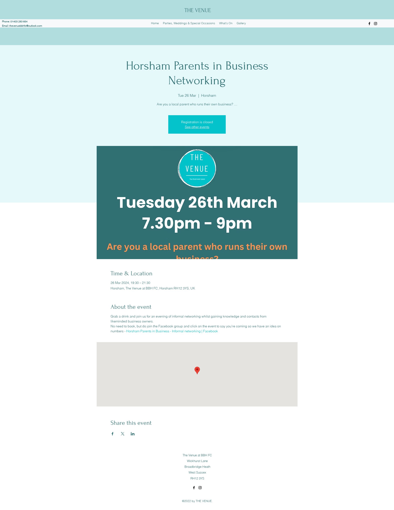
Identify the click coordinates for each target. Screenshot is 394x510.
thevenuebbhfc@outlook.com (25, 25)
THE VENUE (197, 10)
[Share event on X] (123, 433)
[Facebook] (369, 24)
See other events (197, 127)
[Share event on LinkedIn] (133, 433)
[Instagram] (375, 24)
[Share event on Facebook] (113, 433)
